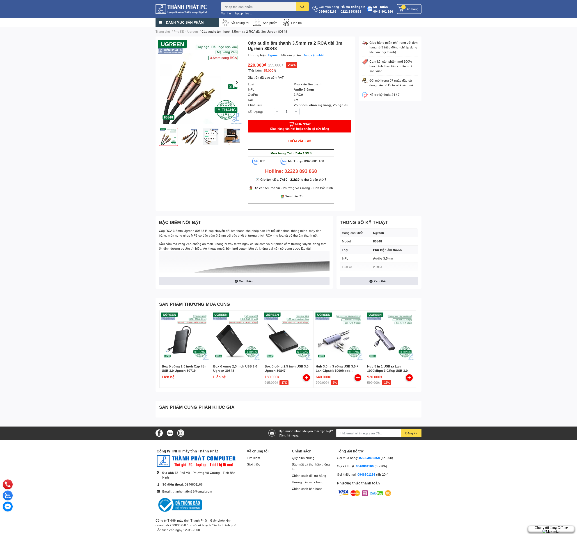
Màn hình (226, 13)
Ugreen (273, 55)
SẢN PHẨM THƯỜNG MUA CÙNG (194, 304)
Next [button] (237, 82)
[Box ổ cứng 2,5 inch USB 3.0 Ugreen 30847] (288, 336)
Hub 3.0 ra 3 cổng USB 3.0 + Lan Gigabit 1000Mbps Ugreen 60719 (337, 370)
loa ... (248, 13)
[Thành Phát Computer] (183, 8)
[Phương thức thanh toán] (364, 493)
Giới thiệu (254, 464)
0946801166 (328, 11)
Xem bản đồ (293, 196)
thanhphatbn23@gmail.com (192, 491)
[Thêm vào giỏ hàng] (306, 377)
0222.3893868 (351, 11)
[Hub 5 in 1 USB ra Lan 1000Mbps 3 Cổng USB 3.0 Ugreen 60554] (390, 336)
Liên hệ (296, 23)
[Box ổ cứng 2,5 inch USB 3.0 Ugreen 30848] (236, 336)
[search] (302, 6)
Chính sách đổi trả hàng (309, 475)
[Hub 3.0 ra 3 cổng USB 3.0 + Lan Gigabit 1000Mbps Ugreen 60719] (339, 336)
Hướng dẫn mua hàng (307, 482)
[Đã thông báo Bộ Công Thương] (179, 505)
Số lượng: (255, 112)
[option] (200, 82)
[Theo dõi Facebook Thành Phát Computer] (159, 433)
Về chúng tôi (240, 23)
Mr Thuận (380, 7)
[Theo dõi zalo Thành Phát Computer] (170, 433)
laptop (239, 13)
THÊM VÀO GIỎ (299, 141)
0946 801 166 (383, 11)
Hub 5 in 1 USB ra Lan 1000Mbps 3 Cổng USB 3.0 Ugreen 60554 (387, 370)
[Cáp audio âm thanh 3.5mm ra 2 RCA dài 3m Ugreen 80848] (200, 82)
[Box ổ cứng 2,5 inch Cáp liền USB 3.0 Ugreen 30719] (185, 336)
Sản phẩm (270, 23)
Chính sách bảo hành (307, 489)
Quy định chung (303, 458)
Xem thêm (246, 281)
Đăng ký (411, 433)
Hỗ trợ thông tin (353, 7)
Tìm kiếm (253, 458)
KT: (262, 161)
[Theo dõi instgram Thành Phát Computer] (180, 433)
